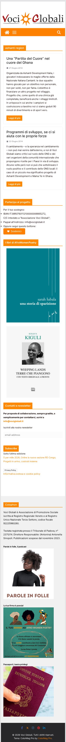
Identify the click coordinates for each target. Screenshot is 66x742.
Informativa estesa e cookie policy (21, 473)
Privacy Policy (10, 470)
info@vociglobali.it (13, 421)
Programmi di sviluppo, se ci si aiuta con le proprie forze (30, 134)
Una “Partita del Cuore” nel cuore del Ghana (27, 60)
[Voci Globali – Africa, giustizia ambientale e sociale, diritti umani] (33, 12)
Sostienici (16, 231)
